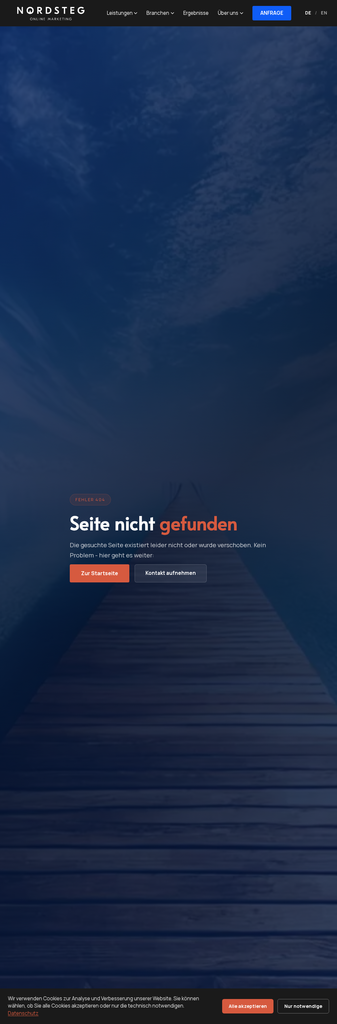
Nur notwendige (303, 1006)
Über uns (228, 13)
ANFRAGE (271, 13)
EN (324, 13)
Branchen (157, 13)
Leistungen (120, 13)
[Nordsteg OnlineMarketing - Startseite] (49, 13)
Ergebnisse (196, 13)
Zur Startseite (99, 573)
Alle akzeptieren (248, 1006)
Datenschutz (23, 1013)
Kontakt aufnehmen (170, 573)
